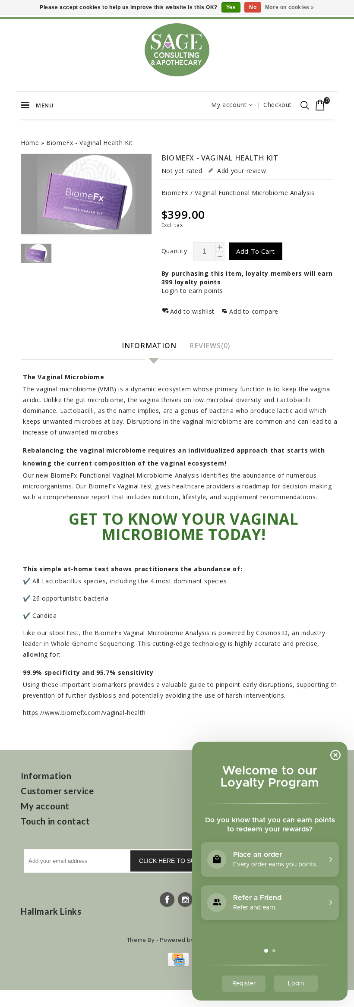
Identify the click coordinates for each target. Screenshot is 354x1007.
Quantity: (175, 251)
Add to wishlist (193, 311)
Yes (231, 7)
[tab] (150, 346)
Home (30, 142)
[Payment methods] (177, 964)
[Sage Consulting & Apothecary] (177, 49)
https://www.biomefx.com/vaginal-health (84, 712)
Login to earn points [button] (192, 290)
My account (229, 105)
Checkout (277, 105)
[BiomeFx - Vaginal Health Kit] (86, 194)
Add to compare (253, 311)
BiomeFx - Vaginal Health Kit (89, 142)
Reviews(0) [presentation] (209, 345)
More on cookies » (289, 7)
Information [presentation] (149, 345)
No (252, 7)
